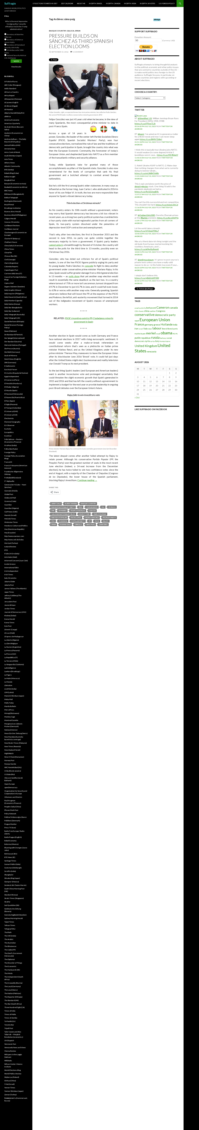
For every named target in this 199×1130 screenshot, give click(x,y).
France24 (8, 462)
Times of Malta (10, 1014)
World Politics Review (12, 1074)
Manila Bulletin (10, 706)
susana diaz (65, 524)
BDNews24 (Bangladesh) (14, 194)
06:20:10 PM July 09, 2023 (145, 268)
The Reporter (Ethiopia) (13, 997)
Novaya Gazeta (10, 764)
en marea (63, 510)
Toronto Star (9, 1025)
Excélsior (8, 436)
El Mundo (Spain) (10, 390)
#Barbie (144, 218)
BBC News (8, 190)
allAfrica (7, 116)
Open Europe (9, 784)
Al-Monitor (8, 109)
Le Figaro (8, 675)
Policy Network (10, 814)
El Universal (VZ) (10, 415)
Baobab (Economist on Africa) (15, 187)
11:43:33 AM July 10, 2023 (145, 158)
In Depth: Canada (113, 3)
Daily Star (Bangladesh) (13, 307)
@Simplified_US (145, 118)
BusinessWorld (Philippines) (15, 215)
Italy (145, 328)
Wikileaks (8, 1060)
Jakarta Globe (9, 581)
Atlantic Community (12, 166)
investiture (84, 514)
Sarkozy (163, 338)
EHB (52, 510)
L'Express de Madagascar (14, 636)
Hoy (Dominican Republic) (14, 529)
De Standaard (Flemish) (13, 334)
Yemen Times (9, 1088)
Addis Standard (10, 88)
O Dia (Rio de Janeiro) (12, 771)
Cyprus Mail (9, 283)
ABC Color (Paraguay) (12, 85)
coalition (153, 311)
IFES (6, 550)
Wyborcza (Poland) (11, 1077)
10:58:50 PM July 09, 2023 (145, 234)
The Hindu (8, 973)
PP (90, 521)
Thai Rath (8, 932)
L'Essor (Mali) (9, 633)
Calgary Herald (10, 218)
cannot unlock (56, 244)
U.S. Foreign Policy (167, 3)
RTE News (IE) (9, 857)
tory (157, 341)
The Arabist (8, 939)
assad (137, 308)
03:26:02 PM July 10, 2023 (145, 126)
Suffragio (10, 3)
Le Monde (8, 682)
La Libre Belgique (11, 643)
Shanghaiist (8, 875)
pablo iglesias (100, 514)
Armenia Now (9, 149)
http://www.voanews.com (14, 536)
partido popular (59, 517)
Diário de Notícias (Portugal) (15, 345)
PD (174, 334)
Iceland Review (10, 547)
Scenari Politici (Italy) (12, 864)
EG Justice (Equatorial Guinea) (16, 373)
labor (150, 329)
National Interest (10, 730)
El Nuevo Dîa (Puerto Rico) (14, 397)
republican (146, 338)
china (146, 311)
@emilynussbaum (146, 259)
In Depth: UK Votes (147, 3)
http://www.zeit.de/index (14, 540)
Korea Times (9, 622)
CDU (136, 311)
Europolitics (9, 432)
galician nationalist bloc (63, 514)
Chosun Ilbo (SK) (10, 256)
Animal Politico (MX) (12, 145)
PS (176, 334)
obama (166, 332)
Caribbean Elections (12, 225)
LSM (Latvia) (9, 692)
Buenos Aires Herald (12, 211)
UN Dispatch (9, 1040)
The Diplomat (9, 959)
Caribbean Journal (11, 229)
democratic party (165, 314)
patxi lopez (76, 517)
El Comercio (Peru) (11, 380)
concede (89, 265)
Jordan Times (9, 608)
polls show (74, 276)
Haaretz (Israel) (10, 515)
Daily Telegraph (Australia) (14, 314)
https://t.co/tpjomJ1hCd (167, 204)
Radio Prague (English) (13, 837)
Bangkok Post (9, 180)
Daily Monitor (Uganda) (13, 300)
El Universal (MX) (11, 411)
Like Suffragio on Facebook (151, 409)
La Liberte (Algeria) (11, 640)
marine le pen (140, 333)
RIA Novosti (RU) (10, 854)
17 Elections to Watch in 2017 (45, 3)
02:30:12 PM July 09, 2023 (145, 281)
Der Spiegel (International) (14, 338)
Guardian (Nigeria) (11, 508)
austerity (142, 308)
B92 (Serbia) (9, 170)
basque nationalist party (63, 507)
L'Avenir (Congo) (10, 629)
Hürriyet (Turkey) (11, 543)
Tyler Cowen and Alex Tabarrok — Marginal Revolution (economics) (13, 1034)
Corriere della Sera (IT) (13, 273)
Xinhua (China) (10, 1081)
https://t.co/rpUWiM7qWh (147, 173)
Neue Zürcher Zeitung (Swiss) (16, 733)
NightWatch (9, 753)
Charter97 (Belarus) (12, 238)
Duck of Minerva (10, 355)
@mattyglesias (141, 186)
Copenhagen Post (11, 270)
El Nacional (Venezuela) (13, 394)
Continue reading (87, 480)
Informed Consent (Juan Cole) (16, 560)
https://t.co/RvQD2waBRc (147, 191)
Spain (77, 31)
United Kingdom (146, 346)
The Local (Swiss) (11, 990)
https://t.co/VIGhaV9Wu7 (147, 231)
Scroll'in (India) (10, 871)
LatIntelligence (10, 668)
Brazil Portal (9, 204)
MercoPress (9, 710)
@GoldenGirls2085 (146, 215)
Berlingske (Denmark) (13, 201)
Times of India (9, 1011)
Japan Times (9, 592)
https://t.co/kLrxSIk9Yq (167, 218)
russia (155, 337)
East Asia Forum (10, 369)
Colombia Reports (11, 266)
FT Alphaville (9, 481)
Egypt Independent (11, 376)
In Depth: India (130, 3)
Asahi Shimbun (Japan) (13, 156)
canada (174, 307)
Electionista (9, 418)
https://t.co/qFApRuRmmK (147, 249)
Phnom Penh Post (11, 810)
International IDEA (11, 567)
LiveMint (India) (10, 689)
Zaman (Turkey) (10, 1094)
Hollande (167, 324)
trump (162, 341)
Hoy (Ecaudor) (10, 533)
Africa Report (9, 95)
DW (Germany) (10, 362)
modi (158, 334)
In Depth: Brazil (95, 3)
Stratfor (7, 902)
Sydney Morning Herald (13, 918)
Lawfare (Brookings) (12, 671)
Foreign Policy (9, 452)
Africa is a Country (11, 92)
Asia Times (8, 159)
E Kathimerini (9, 366)
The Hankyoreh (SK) (12, 970)
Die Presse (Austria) (12, 348)
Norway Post (9, 760)
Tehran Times (9, 925)
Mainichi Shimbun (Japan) (14, 696)
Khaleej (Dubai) (10, 615)
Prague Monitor (10, 824)
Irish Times (8, 574)
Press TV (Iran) (10, 827)
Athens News (9, 163)
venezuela (151, 351)
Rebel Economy (10, 841)
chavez (141, 311)
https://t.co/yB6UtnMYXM (147, 278)
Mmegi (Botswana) (11, 713)
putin (138, 337)
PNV (53, 521)
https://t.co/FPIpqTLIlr (145, 123)
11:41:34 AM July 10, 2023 (145, 176)
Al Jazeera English (11, 102)
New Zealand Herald (12, 750)
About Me (81, 3)
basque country (88, 504)
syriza (152, 341)
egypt (137, 321)
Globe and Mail (10, 498)
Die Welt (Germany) (12, 352)
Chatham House (10, 242)
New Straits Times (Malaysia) (15, 743)
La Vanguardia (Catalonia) (14, 664)
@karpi (141, 134)
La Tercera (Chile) (11, 661)
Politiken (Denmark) (12, 821)
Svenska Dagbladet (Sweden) (15, 915)
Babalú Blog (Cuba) (11, 173)
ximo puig (90, 524)
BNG (80, 507)
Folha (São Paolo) (11, 449)
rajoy (106, 521)
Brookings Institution (12, 208)
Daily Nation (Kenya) (12, 304)
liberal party (172, 329)
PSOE (97, 521)
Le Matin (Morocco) (12, 678)
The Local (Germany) (12, 986)
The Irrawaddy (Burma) (13, 983)
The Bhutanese (10, 946)
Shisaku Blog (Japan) (12, 878)
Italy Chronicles (10, 578)
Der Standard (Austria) (13, 341)
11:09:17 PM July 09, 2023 (145, 220)
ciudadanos (92, 507)
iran (136, 328)
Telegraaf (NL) (9, 929)
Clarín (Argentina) (11, 263)
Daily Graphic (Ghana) (12, 290)
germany (149, 324)
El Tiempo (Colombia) (12, 408)
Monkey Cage (9, 717)
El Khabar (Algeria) (11, 387)
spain (53, 524)
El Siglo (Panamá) (10, 404)
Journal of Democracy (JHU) (15, 612)
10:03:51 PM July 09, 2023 (145, 252)
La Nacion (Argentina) (12, 647)
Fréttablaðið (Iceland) (12, 478)
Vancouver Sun (10, 1044)
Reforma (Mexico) (11, 844)
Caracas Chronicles (12, 222)
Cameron (162, 307)
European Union (154, 319)
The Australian (10, 943)
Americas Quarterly (12, 123)
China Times (9, 249)
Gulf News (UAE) (10, 512)
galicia (92, 510)
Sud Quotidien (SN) (11, 905)
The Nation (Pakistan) (12, 993)
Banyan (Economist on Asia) (15, 184)
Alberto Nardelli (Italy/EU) (14, 113)
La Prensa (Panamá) (12, 650)
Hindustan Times (11, 522)
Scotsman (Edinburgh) (13, 868)
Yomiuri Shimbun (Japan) (13, 1091)
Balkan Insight (9, 177)
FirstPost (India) (10, 445)
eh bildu (112, 507)
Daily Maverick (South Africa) (15, 297)
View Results (16, 67)
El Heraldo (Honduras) (13, 383)
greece (157, 324)
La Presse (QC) (10, 654)
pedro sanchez (92, 517)
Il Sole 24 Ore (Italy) (11, 553)
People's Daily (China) (12, 807)
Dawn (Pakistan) (10, 331)
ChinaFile (8, 252)
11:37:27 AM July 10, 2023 (145, 194)
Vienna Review (10, 1051)
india (175, 324)
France (139, 324)
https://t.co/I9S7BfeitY (167, 155)
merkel (151, 333)
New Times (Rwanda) (12, 746)
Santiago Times (10, 861)
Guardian (8, 505)
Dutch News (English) (12, 359)
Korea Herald (9, 619)
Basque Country (57, 31)
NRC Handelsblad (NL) (13, 767)
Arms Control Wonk (12, 152)
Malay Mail (8, 699)
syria (147, 341)
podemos (63, 521)
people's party (109, 517)
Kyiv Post (8, 626)
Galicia (70, 31)
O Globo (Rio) (9, 774)
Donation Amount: (143, 37)
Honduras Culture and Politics (16, 526)
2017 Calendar (67, 3)
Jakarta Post (9, 585)
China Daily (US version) (13, 245)
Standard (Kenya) (11, 895)
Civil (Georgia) (9, 259)
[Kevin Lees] (141, 115)
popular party (78, 521)
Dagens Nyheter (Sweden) (14, 286)
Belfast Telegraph (11, 197)
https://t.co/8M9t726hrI (151, 139)
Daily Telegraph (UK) (12, 318)
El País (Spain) (9, 401)
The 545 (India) (10, 936)
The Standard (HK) (11, 1000)
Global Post (8, 494)
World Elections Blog (12, 1070)
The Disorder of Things (13, 963)
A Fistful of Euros (11, 81)
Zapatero (103, 524)
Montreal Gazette (11, 720)
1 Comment (78, 52)
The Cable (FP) (10, 950)
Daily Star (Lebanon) (12, 311)
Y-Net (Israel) (9, 1084)
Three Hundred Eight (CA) (14, 1007)
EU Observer (9, 425)
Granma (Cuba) (10, 501)
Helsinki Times (10, 519)
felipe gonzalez (78, 510)
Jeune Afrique (9, 605)
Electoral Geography (12, 422)
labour (156, 328)
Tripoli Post (8, 1028)
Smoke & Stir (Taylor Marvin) (15, 885)
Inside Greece (9, 564)
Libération (8, 685)
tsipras (167, 341)
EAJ (103, 507)
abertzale (56, 504)
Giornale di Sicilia (11, 491)
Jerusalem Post (10, 601)
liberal (164, 329)
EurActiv (7, 429)
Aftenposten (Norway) (13, 99)
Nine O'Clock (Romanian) (14, 757)
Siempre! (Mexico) (11, 882)
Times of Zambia (10, 1018)
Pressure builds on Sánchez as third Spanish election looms (81, 41)
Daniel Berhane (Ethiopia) (14, 321)
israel (141, 329)
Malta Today (9, 703)
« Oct (137, 397)
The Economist (10, 966)
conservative (145, 314)
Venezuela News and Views (15, 1047)
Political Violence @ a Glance (15, 817)
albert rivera (71, 504)
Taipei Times (9, 922)
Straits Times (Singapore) (14, 898)
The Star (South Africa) (13, 1004)
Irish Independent (11, 571)
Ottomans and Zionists (13, 797)
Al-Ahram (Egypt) (11, 106)
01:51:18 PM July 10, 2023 (145, 142)
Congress (160, 311)
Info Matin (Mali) (10, 557)
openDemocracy (10, 787)
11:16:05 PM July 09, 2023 (145, 207)
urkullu (78, 524)
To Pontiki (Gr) (9, 1021)
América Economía (11, 120)
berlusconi (151, 307)
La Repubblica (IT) (11, 657)
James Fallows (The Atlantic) (15, 588)
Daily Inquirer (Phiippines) (14, 293)
